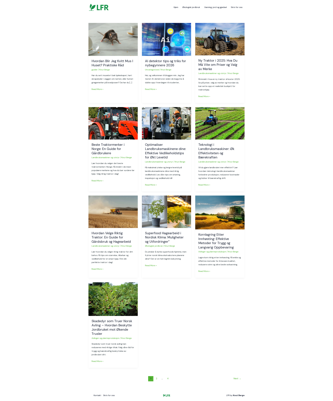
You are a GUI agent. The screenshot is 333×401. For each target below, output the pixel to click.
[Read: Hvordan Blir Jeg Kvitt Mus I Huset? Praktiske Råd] (113, 39)
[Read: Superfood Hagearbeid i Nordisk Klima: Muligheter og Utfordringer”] (166, 211)
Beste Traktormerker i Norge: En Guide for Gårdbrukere (108, 149)
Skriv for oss (236, 7)
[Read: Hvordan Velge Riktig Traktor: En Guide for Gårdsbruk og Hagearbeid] (113, 211)
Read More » (97, 89)
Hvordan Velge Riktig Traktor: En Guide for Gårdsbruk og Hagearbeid (111, 237)
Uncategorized (152, 69)
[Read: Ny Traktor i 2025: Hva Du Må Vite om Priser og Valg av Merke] (220, 39)
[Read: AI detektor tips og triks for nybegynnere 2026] (166, 39)
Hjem (176, 7)
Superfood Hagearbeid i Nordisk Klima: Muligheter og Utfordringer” (164, 237)
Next (237, 378)
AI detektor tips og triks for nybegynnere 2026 (165, 63)
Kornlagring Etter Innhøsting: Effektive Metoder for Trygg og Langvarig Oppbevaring (216, 240)
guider (95, 69)
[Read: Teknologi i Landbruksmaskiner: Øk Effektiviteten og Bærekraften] (220, 123)
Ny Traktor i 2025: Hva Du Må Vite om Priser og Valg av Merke (217, 64)
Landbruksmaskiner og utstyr (212, 73)
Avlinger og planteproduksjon (212, 251)
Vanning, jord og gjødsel (215, 7)
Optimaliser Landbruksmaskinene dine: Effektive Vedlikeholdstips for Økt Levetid (165, 151)
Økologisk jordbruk (191, 7)
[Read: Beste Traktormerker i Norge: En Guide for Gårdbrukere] (113, 123)
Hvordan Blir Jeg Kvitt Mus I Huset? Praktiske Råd (112, 63)
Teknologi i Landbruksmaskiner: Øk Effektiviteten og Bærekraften (216, 151)
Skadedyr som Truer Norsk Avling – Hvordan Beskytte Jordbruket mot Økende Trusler (112, 327)
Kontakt (97, 395)
